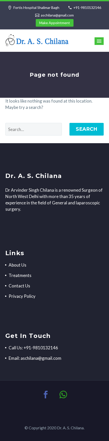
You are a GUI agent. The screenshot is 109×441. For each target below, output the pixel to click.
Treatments (20, 275)
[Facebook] (45, 394)
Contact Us (19, 285)
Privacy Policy (22, 296)
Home (76, 47)
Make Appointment (54, 23)
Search (86, 129)
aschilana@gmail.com (57, 15)
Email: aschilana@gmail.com (35, 358)
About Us (17, 265)
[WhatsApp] (63, 394)
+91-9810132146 (87, 7)
